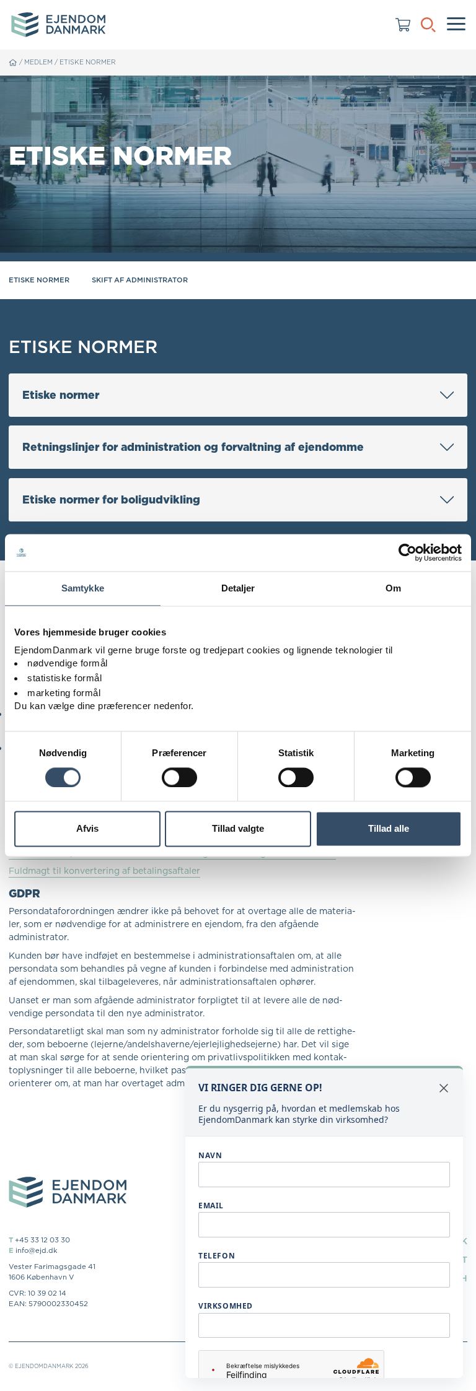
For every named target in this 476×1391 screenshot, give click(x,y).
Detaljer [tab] (238, 588)
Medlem (38, 62)
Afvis (87, 829)
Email (211, 1205)
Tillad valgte (238, 829)
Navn (210, 1155)
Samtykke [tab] (82, 588)
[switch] (179, 777)
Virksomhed (225, 1306)
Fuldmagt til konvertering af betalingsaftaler (104, 871)
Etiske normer (88, 62)
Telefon (216, 1255)
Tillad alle (388, 829)
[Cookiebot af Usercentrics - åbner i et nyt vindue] (407, 552)
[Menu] (456, 24)
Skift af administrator (140, 280)
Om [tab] (393, 588)
